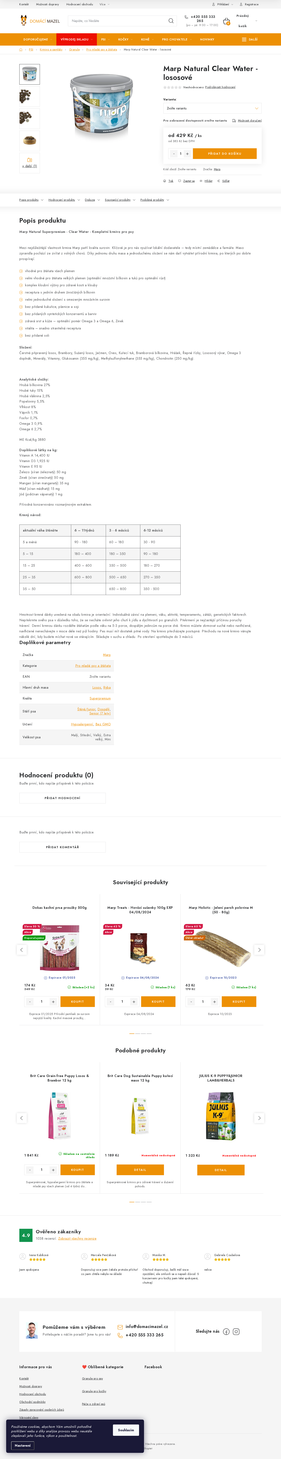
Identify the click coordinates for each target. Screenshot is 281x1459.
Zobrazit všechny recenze (77, 1238)
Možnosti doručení (250, 121)
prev (22, 950)
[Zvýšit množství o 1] (187, 154)
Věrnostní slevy (28, 1417)
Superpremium (100, 698)
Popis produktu (28, 200)
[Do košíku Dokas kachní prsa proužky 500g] (77, 1001)
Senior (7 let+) (100, 713)
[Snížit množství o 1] (174, 154)
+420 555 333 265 (202, 19)
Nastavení (23, 1445)
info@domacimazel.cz (147, 1327)
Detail (140, 1169)
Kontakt (24, 4)
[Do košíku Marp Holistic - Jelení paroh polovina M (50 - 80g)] (239, 1001)
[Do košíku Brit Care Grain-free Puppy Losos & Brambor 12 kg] (77, 1169)
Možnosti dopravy (47, 4)
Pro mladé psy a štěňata (93, 665)
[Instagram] (236, 1331)
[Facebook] (226, 1331)
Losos (96, 687)
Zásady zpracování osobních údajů (41, 1410)
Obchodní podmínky (32, 1402)
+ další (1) (29, 166)
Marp (217, 169)
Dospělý (104, 709)
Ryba (107, 687)
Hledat (171, 21)
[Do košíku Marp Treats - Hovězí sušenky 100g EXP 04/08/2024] (158, 1001)
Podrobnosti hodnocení (220, 87)
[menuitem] (37, 39)
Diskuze (90, 200)
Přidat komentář (62, 847)
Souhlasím (126, 1430)
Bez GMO (103, 724)
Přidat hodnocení (62, 798)
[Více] (250, 39)
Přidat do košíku (225, 154)
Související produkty (117, 200)
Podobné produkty (152, 200)
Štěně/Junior (86, 709)
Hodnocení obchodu (79, 4)
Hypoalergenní (82, 724)
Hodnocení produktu (62, 200)
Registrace (251, 4)
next (259, 950)
